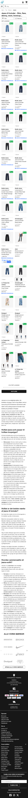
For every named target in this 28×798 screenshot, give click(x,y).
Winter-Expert (18, 768)
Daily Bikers (4, 748)
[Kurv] (26, 2)
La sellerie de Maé (6, 765)
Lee (12, 521)
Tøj (6, 10)
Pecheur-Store (18, 747)
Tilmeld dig (14, 785)
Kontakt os (14, 680)
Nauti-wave (4, 766)
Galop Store (4, 757)
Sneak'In (17, 754)
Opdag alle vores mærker (14, 667)
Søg (8, 6)
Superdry (13, 522)
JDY (10, 522)
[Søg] (5, 6)
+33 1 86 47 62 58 (14, 684)
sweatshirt (17, 602)
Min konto (3, 716)
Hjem (2, 10)
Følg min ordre (5, 719)
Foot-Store (4, 756)
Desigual (3, 313)
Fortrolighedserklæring (7, 741)
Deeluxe (8, 521)
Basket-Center (5, 747)
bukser (10, 402)
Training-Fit (18, 759)
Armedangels (19, 219)
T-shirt (5, 581)
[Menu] (2, 6)
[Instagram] (14, 795)
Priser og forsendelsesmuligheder (10, 739)
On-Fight (3, 768)
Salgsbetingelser (5, 732)
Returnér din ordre (14, 707)
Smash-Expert (18, 752)
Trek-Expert (18, 761)
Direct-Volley (4, 752)
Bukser (10, 10)
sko (14, 599)
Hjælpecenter (4, 718)
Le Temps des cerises (5, 283)
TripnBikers (18, 765)
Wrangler (3, 521)
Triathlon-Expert (19, 763)
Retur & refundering (6, 734)
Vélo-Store (17, 766)
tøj (17, 402)
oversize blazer (19, 588)
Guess (17, 340)
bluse (22, 577)
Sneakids (17, 756)
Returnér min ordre (6, 721)
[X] (17, 795)
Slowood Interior (19, 750)
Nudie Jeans (5, 40)
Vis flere (14, 391)
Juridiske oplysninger (6, 736)
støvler (5, 590)
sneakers (10, 581)
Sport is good (18, 757)
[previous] (1, 651)
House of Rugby (5, 763)
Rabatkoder (4, 723)
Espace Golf (4, 754)
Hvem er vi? (4, 728)
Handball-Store (5, 761)
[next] (27, 651)
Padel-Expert (4, 770)
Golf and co (4, 759)
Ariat (16, 249)
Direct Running (5, 750)
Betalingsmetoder (6, 737)
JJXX (7, 522)
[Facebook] (10, 795)
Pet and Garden (19, 748)
